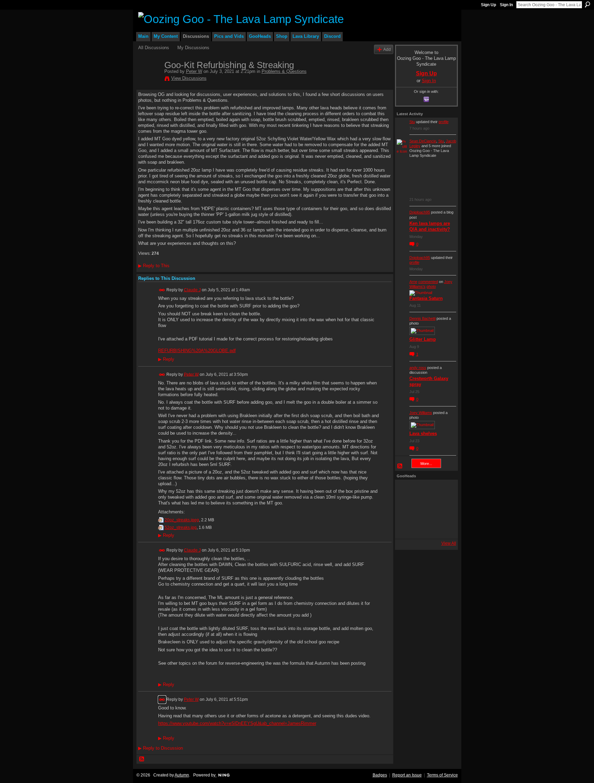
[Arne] (424, 528)
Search (587, 4)
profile (444, 122)
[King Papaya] (406, 490)
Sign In (506, 4)
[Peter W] (149, 79)
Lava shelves (423, 433)
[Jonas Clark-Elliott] (406, 509)
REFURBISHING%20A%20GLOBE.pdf (197, 350)
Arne (413, 282)
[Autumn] (406, 528)
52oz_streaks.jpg (181, 527)
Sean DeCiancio (422, 141)
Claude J (192, 289)
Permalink (162, 290)
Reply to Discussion (160, 748)
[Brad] (443, 509)
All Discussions (153, 47)
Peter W (194, 71)
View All (448, 543)
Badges (380, 775)
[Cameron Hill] (424, 490)
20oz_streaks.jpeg (182, 520)
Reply (166, 359)
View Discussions (189, 78)
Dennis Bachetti (422, 318)
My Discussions (193, 47)
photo (431, 286)
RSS (142, 759)
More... (426, 463)
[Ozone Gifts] (443, 490)
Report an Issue (407, 775)
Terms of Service (442, 775)
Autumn (182, 775)
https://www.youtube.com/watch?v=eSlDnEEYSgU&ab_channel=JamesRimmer (237, 723)
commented (428, 282)
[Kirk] (424, 509)
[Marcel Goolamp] (443, 528)
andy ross (417, 368)
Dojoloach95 (419, 212)
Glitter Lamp (422, 339)
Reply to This (153, 265)
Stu (412, 122)
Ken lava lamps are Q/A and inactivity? (429, 226)
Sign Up (488, 4)
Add (387, 49)
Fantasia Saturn (426, 298)
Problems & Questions (284, 71)
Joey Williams (420, 413)
